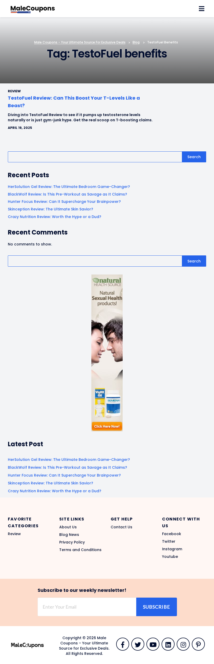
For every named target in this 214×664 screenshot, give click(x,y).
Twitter (168, 541)
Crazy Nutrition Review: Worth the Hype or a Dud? (54, 216)
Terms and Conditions (80, 549)
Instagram (172, 549)
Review (14, 533)
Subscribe (156, 607)
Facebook (171, 533)
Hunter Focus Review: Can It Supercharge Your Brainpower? (64, 201)
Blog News (69, 534)
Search (194, 156)
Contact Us (121, 527)
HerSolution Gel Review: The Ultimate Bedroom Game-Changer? (69, 186)
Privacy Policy (72, 542)
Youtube (170, 556)
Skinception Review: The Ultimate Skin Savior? (50, 209)
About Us (68, 527)
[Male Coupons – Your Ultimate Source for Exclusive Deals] (32, 8)
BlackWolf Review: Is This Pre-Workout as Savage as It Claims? (67, 194)
